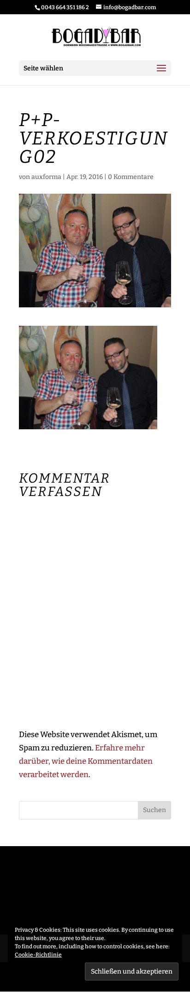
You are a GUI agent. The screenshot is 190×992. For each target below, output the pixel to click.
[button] (88, 377)
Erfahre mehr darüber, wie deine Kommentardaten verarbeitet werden (86, 761)
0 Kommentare (131, 177)
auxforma (46, 177)
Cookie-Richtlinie (38, 955)
